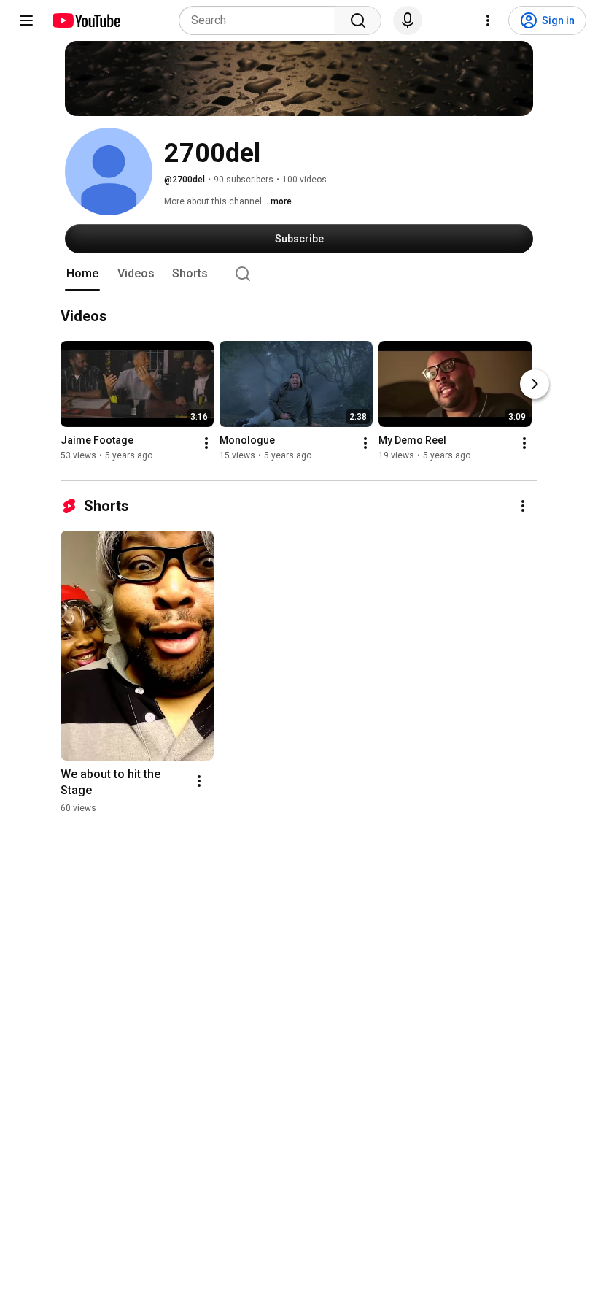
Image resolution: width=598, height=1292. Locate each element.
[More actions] (206, 443)
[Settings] (488, 20)
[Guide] (26, 20)
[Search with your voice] (407, 20)
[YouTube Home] (86, 20)
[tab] (82, 273)
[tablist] (299, 273)
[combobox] (261, 20)
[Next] (534, 384)
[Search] (358, 20)
